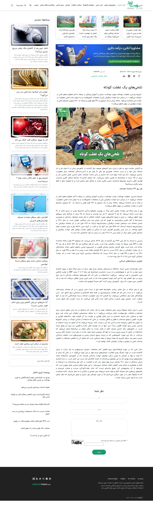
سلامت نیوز (133, 5)
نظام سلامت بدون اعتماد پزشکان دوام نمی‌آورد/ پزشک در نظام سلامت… (111, 35)
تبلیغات (122, 479)
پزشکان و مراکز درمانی (47, 5)
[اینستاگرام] (43, 479)
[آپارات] (50, 479)
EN (30, 5)
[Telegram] (129, 76)
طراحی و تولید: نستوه (132, 497)
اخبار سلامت (121, 5)
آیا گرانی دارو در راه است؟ (40, 435)
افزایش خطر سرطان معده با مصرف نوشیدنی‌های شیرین (32, 219)
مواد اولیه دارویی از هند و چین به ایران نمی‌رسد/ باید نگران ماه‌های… (133, 35)
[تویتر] (40, 479)
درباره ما (140, 479)
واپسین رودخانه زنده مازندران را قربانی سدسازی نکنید (67, 33)
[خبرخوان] (37, 479)
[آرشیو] (33, 479)
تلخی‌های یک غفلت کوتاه (123, 87)
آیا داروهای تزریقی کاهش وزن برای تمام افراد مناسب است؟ (30, 304)
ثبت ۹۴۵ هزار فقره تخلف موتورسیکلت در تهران (31, 421)
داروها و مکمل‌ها (88, 5)
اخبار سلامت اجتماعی (99, 76)
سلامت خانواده (76, 5)
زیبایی (36, 5)
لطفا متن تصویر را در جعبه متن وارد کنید (114, 441)
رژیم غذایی (60, 5)
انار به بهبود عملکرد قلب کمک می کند (31, 140)
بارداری (67, 5)
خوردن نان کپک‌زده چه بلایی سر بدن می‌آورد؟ (32, 94)
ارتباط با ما (131, 479)
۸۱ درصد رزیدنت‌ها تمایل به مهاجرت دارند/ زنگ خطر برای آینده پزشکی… (88, 35)
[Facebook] (139, 76)
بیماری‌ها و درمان (110, 5)
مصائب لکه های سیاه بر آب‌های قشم (35, 428)
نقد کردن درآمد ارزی (43, 361)
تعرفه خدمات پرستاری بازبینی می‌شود (35, 387)
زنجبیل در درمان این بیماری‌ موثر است (31, 343)
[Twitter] (134, 76)
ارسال (99, 452)
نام (99, 398)
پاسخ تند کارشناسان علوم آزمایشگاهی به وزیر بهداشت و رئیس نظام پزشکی (32, 378)
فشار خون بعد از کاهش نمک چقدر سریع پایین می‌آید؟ (30, 50)
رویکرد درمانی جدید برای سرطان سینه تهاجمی (31, 263)
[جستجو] (12, 5)
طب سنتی (99, 5)
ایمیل (99, 409)
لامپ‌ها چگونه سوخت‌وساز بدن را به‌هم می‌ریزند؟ (31, 404)
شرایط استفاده (112, 479)
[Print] (124, 76)
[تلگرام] (46, 479)
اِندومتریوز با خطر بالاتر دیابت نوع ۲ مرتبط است (32, 180)
